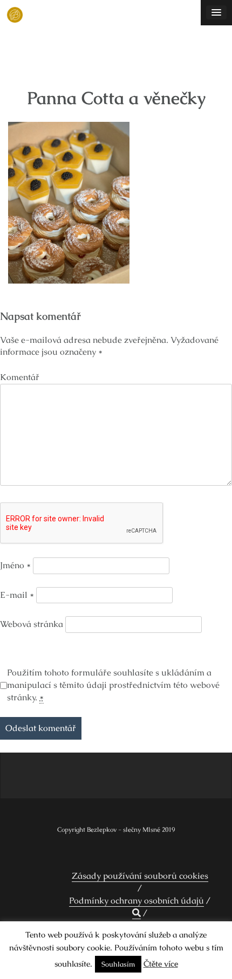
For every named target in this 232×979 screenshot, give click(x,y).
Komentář (19, 377)
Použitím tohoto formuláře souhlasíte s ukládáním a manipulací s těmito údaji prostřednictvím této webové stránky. (113, 685)
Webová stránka (31, 624)
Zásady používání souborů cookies (140, 875)
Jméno (15, 565)
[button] (136, 913)
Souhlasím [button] (118, 964)
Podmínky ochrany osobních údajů (136, 900)
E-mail (17, 595)
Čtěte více (161, 964)
